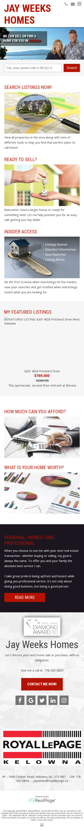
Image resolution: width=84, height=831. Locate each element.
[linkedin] (53, 700)
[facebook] (19, 700)
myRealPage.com (42, 801)
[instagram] (64, 700)
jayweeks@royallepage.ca (50, 781)
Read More (25, 597)
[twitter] (42, 700)
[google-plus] (31, 700)
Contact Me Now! (42, 684)
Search (72, 68)
